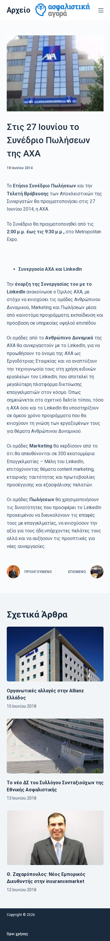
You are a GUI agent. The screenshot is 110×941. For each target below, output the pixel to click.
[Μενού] (101, 10)
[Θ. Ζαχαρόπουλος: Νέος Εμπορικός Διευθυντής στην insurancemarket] (55, 837)
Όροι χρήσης (17, 934)
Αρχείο (18, 10)
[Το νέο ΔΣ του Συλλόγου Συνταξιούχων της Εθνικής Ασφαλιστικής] (55, 746)
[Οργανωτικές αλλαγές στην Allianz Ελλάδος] (55, 654)
